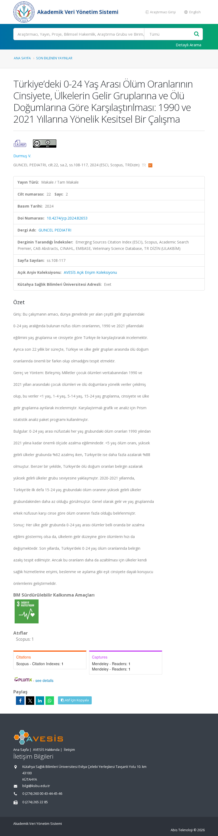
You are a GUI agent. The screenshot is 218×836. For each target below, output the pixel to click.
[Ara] (197, 34)
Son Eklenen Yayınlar (54, 58)
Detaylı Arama (188, 44)
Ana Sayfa (22, 58)
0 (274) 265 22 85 (35, 802)
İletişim (69, 749)
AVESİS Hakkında (46, 749)
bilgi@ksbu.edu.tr (36, 786)
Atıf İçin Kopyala (76, 700)
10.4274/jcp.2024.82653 (67, 218)
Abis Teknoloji (182, 830)
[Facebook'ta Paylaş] (20, 700)
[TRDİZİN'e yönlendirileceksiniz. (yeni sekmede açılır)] (144, 164)
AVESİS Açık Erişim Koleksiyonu (90, 272)
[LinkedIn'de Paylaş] (40, 700)
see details (44, 680)
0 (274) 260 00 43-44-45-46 (42, 793)
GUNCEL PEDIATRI (55, 230)
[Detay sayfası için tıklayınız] (26, 611)
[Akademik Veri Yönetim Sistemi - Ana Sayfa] (24, 12)
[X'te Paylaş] (30, 700)
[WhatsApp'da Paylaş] (49, 700)
